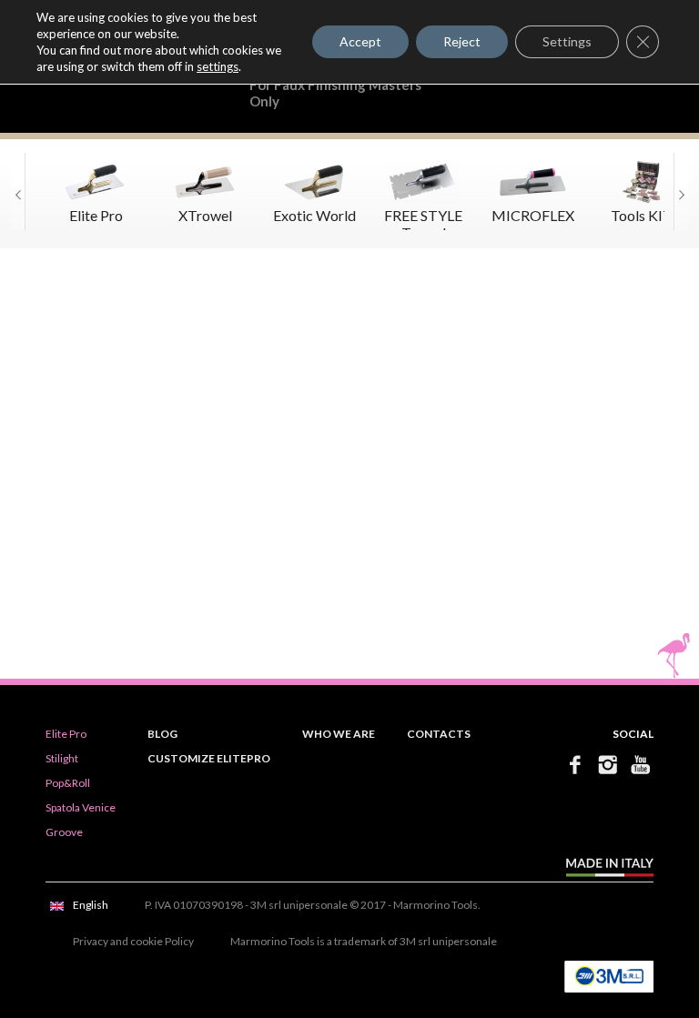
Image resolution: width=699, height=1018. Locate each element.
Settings (567, 41)
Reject (462, 41)
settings (217, 66)
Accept (360, 41)
